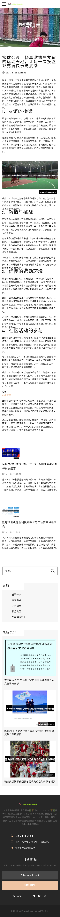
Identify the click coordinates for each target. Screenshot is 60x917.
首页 (30, 32)
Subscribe (30, 885)
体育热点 (16, 600)
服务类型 (16, 611)
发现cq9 (16, 594)
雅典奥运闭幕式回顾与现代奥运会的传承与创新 (29, 781)
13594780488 (24, 835)
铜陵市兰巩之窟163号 (25, 847)
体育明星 (16, 605)
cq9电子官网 (43, 911)
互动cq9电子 (19, 617)
